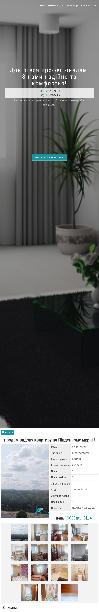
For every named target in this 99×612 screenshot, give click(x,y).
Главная (43, 6)
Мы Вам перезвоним (49, 157)
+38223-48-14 (49, 91)
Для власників (52, 6)
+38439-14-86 (49, 95)
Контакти (86, 6)
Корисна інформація (74, 6)
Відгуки (62, 6)
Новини (94, 6)
